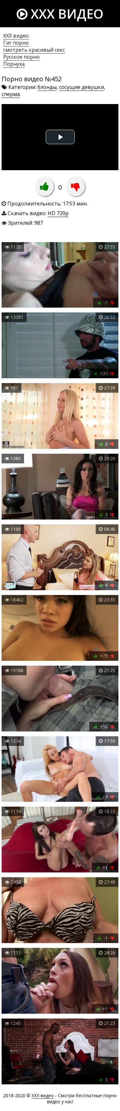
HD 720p (58, 213)
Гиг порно (16, 42)
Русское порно (21, 56)
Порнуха (14, 63)
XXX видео (65, 13)
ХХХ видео (16, 35)
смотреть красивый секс (34, 49)
